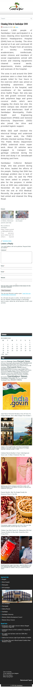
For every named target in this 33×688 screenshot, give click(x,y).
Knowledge (14, 369)
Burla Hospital (5, 582)
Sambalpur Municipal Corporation (14, 374)
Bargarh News (23, 361)
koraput (19, 369)
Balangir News (12, 361)
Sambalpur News (7, 241)
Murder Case (8, 370)
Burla (8, 364)
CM (17, 364)
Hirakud (3, 365)
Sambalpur (5, 611)
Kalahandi (24, 367)
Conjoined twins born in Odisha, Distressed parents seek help (7, 220)
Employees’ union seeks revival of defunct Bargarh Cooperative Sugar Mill (15, 626)
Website (3, 277)
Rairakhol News (25, 371)
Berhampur (3, 363)
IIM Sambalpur (6, 587)
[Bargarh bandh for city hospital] (22, 214)
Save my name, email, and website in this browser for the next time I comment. (16, 286)
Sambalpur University (8, 378)
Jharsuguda (5, 606)
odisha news (11, 371)
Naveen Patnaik (15, 370)
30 (3, 352)
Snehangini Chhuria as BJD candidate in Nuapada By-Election (16, 630)
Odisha (25, 370)
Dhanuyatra (5, 585)
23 (3, 350)
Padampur (18, 371)
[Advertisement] (16, 13)
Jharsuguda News (14, 367)
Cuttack (21, 364)
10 (7, 346)
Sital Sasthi (24, 378)
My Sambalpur (18, 685)
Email (3, 271)
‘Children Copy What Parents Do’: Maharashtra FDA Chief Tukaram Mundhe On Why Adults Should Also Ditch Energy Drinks (16, 532)
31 (7, 352)
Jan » (6, 354)
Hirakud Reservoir (24, 365)
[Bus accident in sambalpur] (8, 231)
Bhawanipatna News (18, 363)
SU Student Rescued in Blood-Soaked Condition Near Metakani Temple (16, 641)
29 (30, 350)
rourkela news (18, 373)
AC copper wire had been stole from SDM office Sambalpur (14, 634)
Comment (4, 250)
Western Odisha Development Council (12, 617)
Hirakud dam (8, 365)
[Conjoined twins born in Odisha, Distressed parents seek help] (7, 214)
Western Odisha (16, 380)
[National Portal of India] (16, 409)
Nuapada (21, 370)
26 (17, 350)
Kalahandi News (6, 369)
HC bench (25, 364)
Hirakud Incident (16, 365)
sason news (18, 378)
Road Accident (10, 373)
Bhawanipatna (9, 363)
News (16, 27)
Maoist (2, 370)
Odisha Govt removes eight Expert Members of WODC (16, 637)
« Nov (2, 354)
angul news (4, 361)
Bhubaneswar (28, 363)
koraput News (24, 369)
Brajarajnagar (4, 364)
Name (3, 266)
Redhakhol (3, 373)
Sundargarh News (5, 380)
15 (30, 346)
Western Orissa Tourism (8, 620)
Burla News (13, 364)
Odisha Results (6, 609)
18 (12, 348)
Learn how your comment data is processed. (16, 294)
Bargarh (4, 579)
